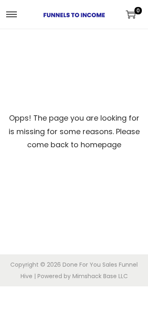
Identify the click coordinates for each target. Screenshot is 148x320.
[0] (131, 14)
